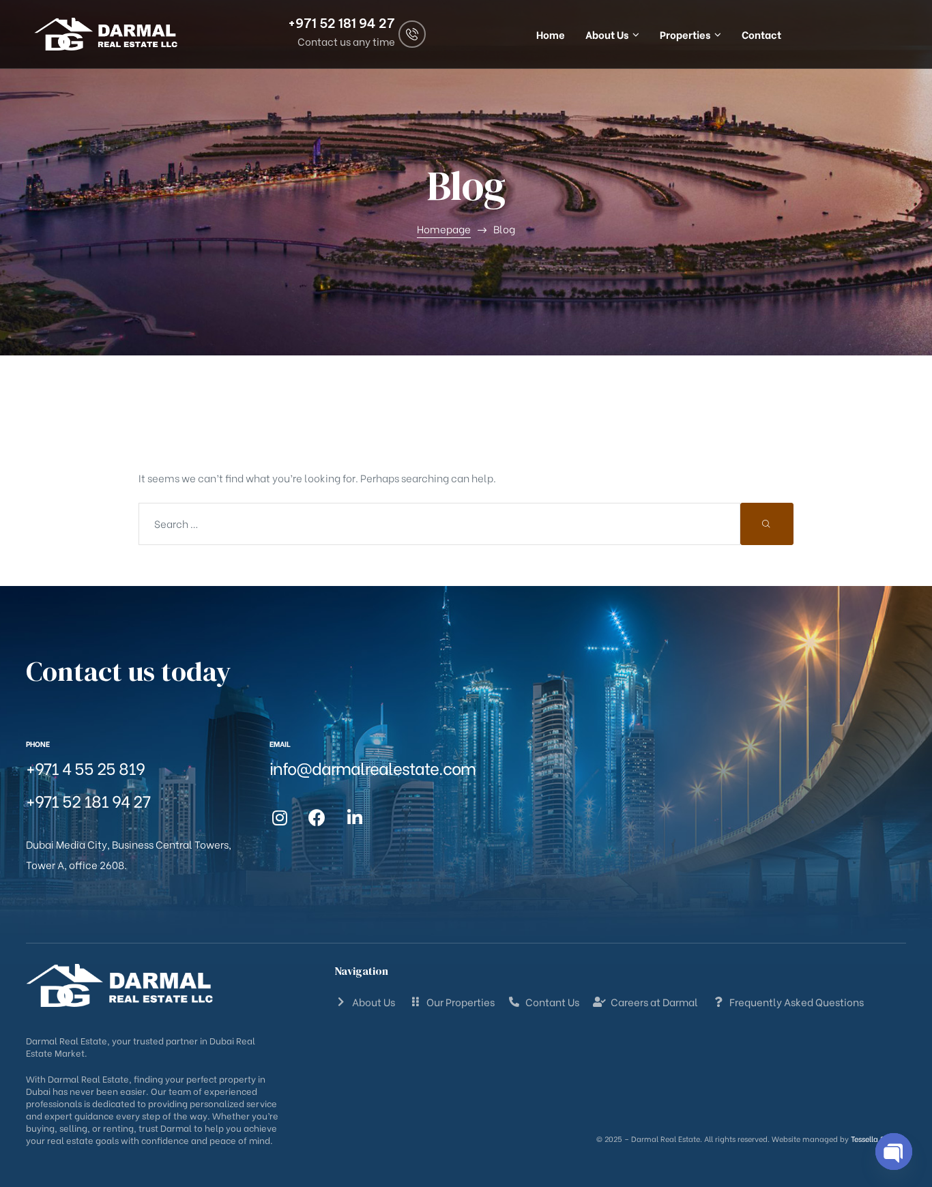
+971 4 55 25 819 (85, 767)
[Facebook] (317, 818)
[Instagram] (280, 818)
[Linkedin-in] (355, 818)
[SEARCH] (766, 524)
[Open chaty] (893, 1151)
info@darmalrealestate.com (373, 767)
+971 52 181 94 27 (341, 23)
